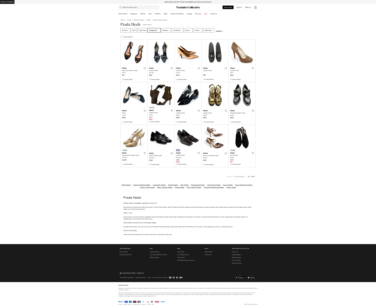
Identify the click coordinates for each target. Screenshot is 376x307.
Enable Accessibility (7, 2)
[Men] (153, 14)
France (120, 304)
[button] (255, 7)
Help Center (208, 252)
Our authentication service (158, 255)
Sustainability (236, 255)
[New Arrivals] (128, 14)
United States (136, 304)
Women (143, 14)
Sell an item (228, 7)
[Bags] (169, 14)
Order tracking (154, 252)
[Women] (147, 14)
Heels (148, 20)
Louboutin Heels (159, 185)
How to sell (180, 252)
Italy (153, 304)
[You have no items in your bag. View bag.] (255, 7)
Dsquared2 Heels (198, 185)
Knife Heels (126, 185)
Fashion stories (237, 263)
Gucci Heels (228, 185)
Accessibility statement (127, 277)
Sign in (239, 7)
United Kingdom (127, 304)
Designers (133, 14)
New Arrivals (122, 14)
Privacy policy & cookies (160, 277)
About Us (213, 14)
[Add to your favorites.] (145, 68)
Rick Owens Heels (194, 187)
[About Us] (218, 14)
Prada (129, 20)
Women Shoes (139, 20)
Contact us (208, 255)
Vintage (189, 14)
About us (235, 252)
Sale (205, 14)
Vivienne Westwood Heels (214, 187)
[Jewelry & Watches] (185, 14)
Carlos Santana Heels (141, 185)
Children (158, 14)
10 (249, 176)
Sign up (248, 7)
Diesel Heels (173, 185)
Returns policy (154, 257)
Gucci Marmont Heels (243, 185)
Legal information (140, 277)
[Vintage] (193, 14)
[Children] (162, 14)
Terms (149, 277)
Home (122, 20)
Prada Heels (179, 187)
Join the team (236, 260)
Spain (148, 304)
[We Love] (202, 14)
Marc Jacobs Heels (164, 187)
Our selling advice (183, 255)
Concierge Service (126, 255)
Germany (143, 304)
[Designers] (139, 14)
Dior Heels (184, 185)
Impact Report (236, 257)
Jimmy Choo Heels (147, 187)
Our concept (124, 252)
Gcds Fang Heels (214, 185)
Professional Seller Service (185, 260)
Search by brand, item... (130, 7)
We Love (198, 14)
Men (150, 14)
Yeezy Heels (231, 187)
